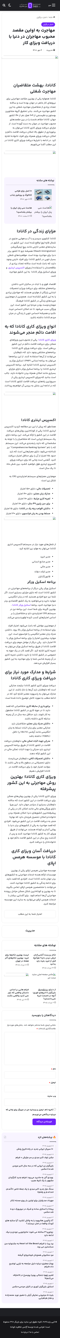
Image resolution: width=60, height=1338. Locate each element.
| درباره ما (25, 1332)
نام (53, 1069)
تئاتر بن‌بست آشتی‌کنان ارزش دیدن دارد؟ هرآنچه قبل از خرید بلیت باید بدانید (44, 959)
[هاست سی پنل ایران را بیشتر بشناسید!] (43, 212)
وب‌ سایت (51, 1096)
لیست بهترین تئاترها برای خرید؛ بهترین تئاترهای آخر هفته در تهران (17, 958)
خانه (51, 17)
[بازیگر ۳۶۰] (30, 5)
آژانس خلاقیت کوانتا (19, 1327)
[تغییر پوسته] (9, 6)
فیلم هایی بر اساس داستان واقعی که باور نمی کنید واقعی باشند (18, 993)
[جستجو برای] (4, 6)
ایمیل (52, 1082)
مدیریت (49, 50)
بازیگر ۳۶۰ (15, 1322)
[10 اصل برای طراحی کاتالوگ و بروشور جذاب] (43, 195)
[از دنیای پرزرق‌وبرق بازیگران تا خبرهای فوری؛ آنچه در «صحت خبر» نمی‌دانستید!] (43, 980)
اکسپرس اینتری (16, 268)
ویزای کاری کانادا (47, 340)
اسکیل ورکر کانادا (21, 605)
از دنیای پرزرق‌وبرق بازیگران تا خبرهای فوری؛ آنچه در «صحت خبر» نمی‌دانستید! (44, 994)
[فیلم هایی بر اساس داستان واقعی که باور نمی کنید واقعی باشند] (16, 980)
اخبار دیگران (42, 17)
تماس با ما (34, 1332)
